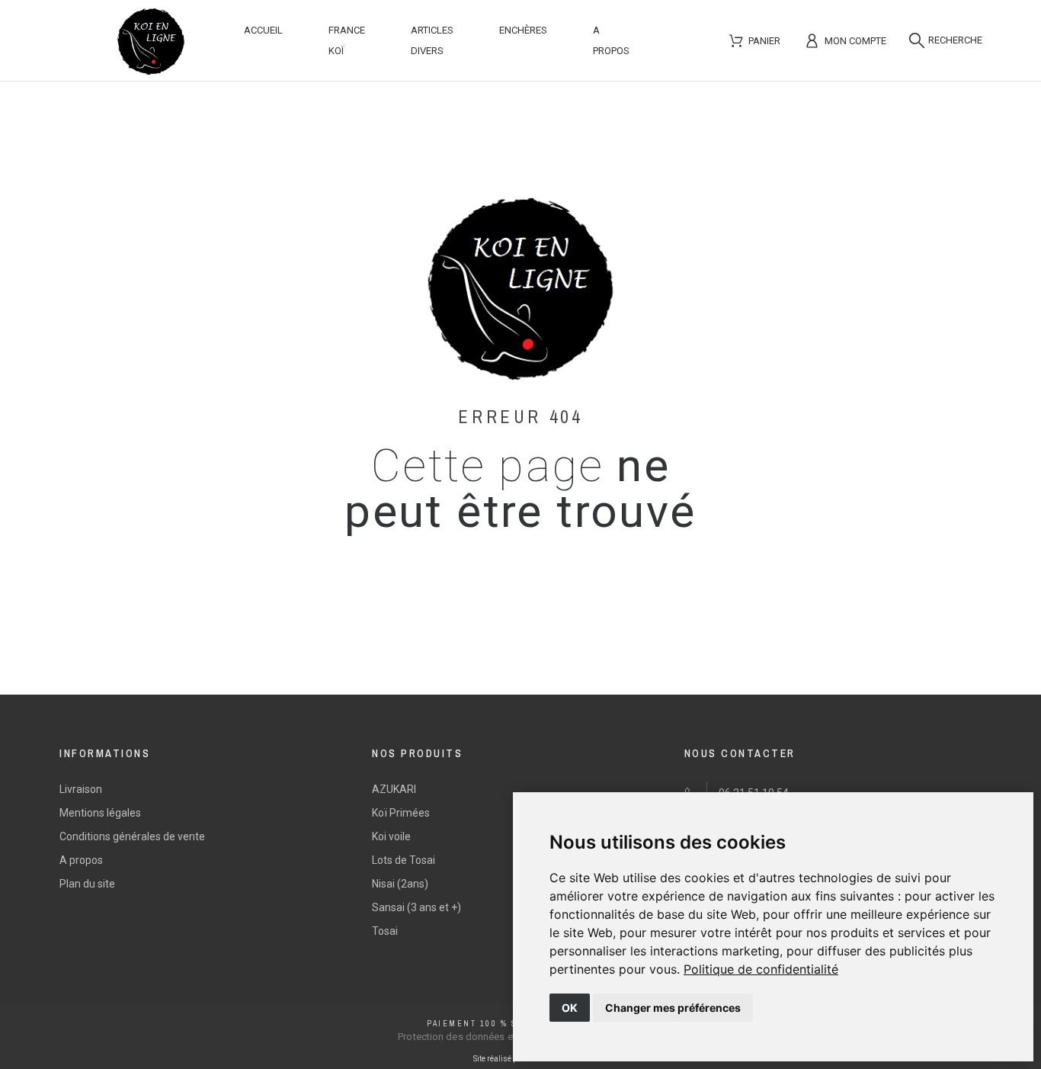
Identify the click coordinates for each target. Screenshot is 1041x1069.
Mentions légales (100, 813)
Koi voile (391, 836)
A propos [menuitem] (611, 40)
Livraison (80, 789)
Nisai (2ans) (400, 884)
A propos (81, 860)
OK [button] (570, 1007)
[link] (761, 969)
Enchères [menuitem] (523, 30)
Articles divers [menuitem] (432, 40)
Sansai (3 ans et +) (416, 907)
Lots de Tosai (403, 860)
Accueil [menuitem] (263, 30)
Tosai (385, 931)
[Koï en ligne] (151, 44)
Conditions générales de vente (132, 836)
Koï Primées (401, 813)
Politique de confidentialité (761, 969)
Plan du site (87, 884)
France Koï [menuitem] (346, 40)
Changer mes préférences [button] (673, 1007)
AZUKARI (394, 789)
